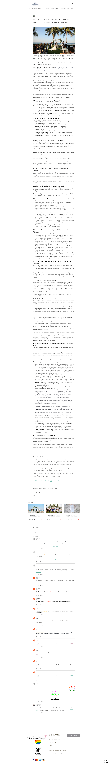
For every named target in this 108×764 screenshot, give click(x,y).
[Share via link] (42, 492)
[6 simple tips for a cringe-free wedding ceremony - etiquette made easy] (54, 508)
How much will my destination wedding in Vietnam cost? (35, 516)
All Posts (29, 8)
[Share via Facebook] (33, 492)
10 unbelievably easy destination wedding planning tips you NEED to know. (71, 516)
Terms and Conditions (59, 753)
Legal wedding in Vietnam (37, 488)
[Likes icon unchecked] (36, 548)
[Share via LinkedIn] (39, 492)
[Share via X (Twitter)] (36, 492)
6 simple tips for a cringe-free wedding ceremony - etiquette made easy (53, 516)
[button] (79, 8)
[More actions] (74, 16)
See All (79, 502)
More (72, 8)
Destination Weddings (54, 8)
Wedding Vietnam (46, 8)
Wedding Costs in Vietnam (65, 8)
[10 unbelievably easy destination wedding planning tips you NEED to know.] (72, 508)
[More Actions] (74, 539)
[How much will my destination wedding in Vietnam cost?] (36, 508)
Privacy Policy (51, 753)
